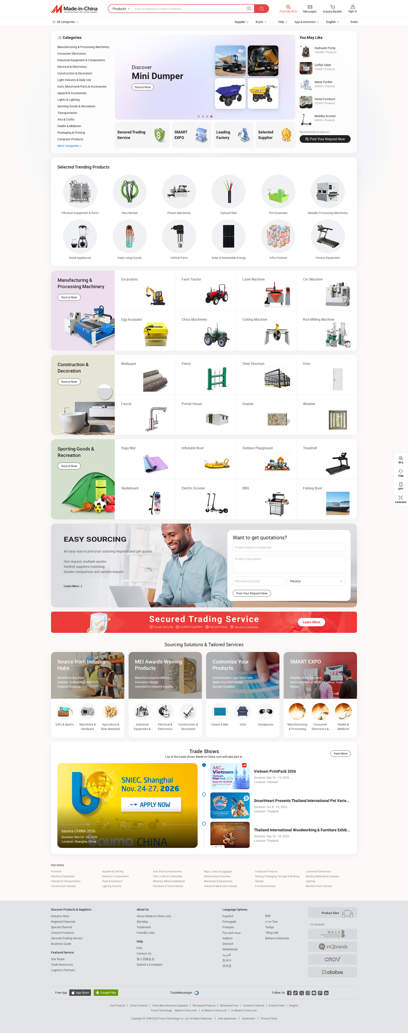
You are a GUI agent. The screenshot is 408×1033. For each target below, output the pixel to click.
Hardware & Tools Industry (168, 886)
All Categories (66, 22)
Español (227, 916)
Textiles (259, 881)
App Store (80, 992)
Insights (293, 1005)
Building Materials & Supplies (322, 876)
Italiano (227, 938)
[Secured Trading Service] (204, 622)
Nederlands (230, 949)
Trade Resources (62, 964)
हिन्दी (267, 916)
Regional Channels (63, 922)
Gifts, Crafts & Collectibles (167, 876)
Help (281, 22)
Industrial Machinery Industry (220, 886)
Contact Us (144, 953)
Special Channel (61, 927)
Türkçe (269, 927)
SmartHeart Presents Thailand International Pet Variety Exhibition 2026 (315, 800)
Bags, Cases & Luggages (218, 871)
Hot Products (117, 1005)
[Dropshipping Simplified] (332, 972)
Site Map (142, 922)
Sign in (352, 11)
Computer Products (266, 871)
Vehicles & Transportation (66, 881)
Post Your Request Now (327, 139)
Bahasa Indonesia (277, 938)
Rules (354, 22)
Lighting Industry (111, 886)
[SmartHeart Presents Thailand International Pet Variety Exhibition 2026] (230, 805)
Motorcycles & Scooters (217, 876)
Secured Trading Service (66, 938)
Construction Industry (63, 886)
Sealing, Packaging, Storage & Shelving (277, 876)
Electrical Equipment (63, 876)
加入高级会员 (145, 959)
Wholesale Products (204, 1005)
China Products (139, 1005)
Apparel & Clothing (112, 871)
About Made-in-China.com (154, 916)
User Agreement (227, 1018)
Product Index (277, 1005)
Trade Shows (204, 751)
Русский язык (231, 933)
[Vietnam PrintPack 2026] (230, 776)
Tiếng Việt (272, 933)
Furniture (56, 871)
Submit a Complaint (150, 964)
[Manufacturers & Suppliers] (74, 8)
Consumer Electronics (318, 871)
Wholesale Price (229, 1005)
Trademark (144, 927)
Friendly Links (146, 933)
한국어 (226, 960)
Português (229, 922)
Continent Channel (253, 1005)
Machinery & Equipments (218, 881)
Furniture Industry (265, 886)
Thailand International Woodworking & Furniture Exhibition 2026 (309, 830)
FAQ (139, 948)
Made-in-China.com (186, 1010)
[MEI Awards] (332, 934)
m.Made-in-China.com (214, 1010)
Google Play (106, 992)
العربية (226, 955)
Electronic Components (115, 876)
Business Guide (61, 944)
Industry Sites (60, 916)
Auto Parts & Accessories (167, 871)
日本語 (226, 966)
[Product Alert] (332, 912)
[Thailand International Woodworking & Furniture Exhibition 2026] (230, 835)
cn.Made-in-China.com (244, 1010)
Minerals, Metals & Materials (169, 881)
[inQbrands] (332, 946)
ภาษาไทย (271, 922)
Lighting (310, 881)
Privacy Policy (269, 1018)
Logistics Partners (63, 970)
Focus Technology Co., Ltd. (174, 1018)
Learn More (72, 586)
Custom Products (62, 933)
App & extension (305, 22)
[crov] (332, 959)
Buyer (259, 22)
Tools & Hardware (112, 881)
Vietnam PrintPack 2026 (275, 771)
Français (228, 927)
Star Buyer (58, 959)
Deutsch (227, 944)
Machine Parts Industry (319, 886)
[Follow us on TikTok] (295, 992)
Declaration (248, 1018)
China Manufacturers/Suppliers (170, 1005)
